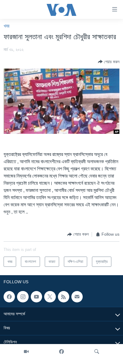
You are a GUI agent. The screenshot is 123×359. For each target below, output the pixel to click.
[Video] (26, 351)
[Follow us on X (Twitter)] (50, 296)
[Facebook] (61, 351)
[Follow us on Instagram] (22, 296)
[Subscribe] (77, 296)
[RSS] (63, 296)
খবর (6, 25)
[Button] (108, 61)
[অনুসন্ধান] (97, 351)
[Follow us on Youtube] (36, 296)
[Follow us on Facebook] (9, 296)
